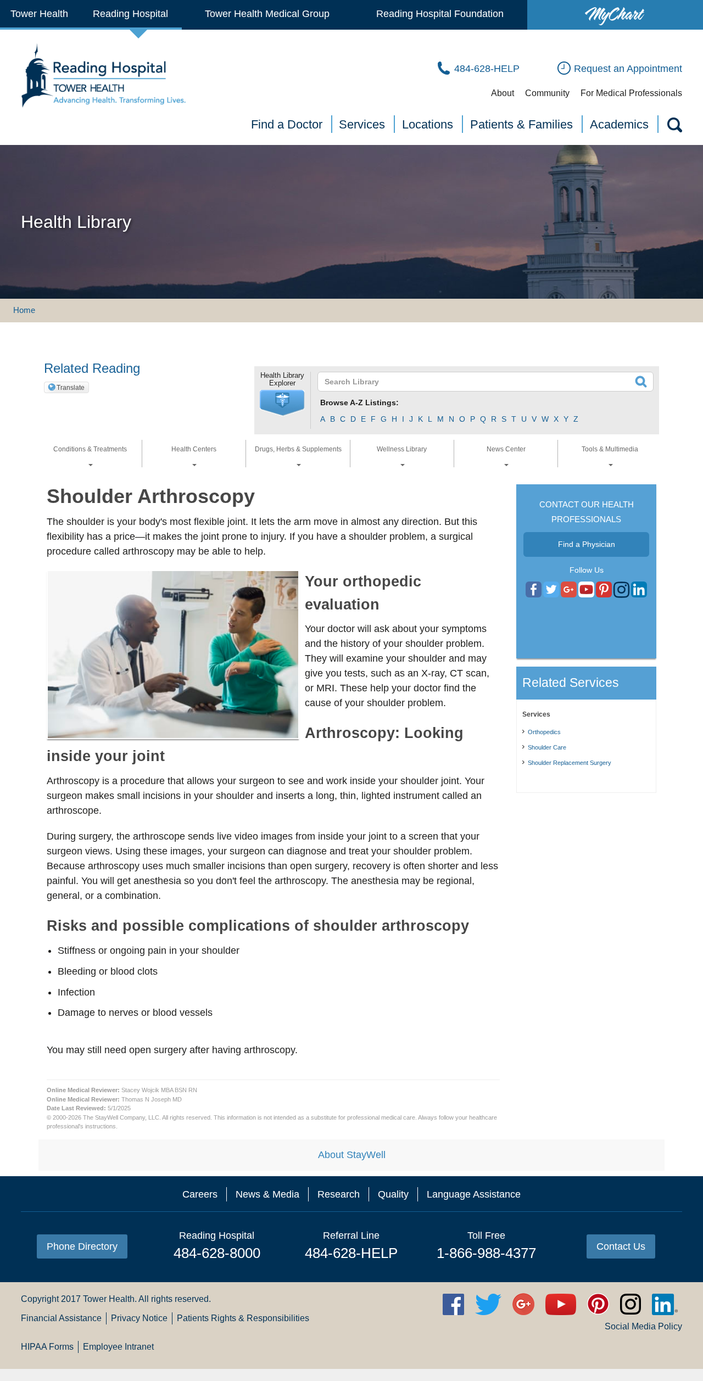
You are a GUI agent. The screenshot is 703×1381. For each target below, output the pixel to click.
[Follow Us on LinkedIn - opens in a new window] (639, 590)
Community (547, 93)
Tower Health (39, 13)
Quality (393, 1194)
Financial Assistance (61, 1318)
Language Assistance (474, 1194)
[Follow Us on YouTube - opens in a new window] (569, 590)
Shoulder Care (547, 747)
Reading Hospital (130, 13)
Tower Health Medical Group (267, 13)
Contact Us (620, 1246)
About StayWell (352, 1154)
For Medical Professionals (631, 93)
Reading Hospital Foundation (440, 13)
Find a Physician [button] (586, 544)
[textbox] (478, 381)
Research (338, 1194)
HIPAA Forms (47, 1346)
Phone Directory (82, 1246)
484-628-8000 (217, 1253)
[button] (282, 403)
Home (24, 310)
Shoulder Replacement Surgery (569, 762)
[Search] (674, 127)
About (502, 93)
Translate (71, 388)
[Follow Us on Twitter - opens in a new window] (551, 590)
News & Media (267, 1194)
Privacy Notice (139, 1318)
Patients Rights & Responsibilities (243, 1318)
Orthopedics (544, 732)
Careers (199, 1194)
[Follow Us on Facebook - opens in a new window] (534, 590)
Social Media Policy (643, 1326)
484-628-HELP (351, 1253)
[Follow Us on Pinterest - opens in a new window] (604, 590)
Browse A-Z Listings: (359, 402)
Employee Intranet (118, 1346)
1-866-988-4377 (486, 1253)
